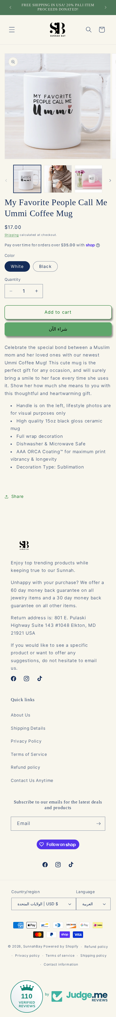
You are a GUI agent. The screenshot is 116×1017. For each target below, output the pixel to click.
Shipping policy (93, 955)
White (17, 266)
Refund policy (25, 767)
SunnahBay (33, 947)
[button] (11, 29)
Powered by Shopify (61, 947)
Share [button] (17, 496)
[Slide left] (6, 180)
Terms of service (60, 955)
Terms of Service (29, 754)
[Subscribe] (98, 824)
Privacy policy (27, 955)
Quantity (13, 279)
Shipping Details (28, 728)
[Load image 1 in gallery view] (27, 179)
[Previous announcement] (10, 7)
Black (45, 266)
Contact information (61, 964)
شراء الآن (58, 329)
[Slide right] (110, 180)
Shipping (12, 235)
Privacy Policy (26, 741)
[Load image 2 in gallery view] (58, 179)
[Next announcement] (106, 7)
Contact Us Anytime (32, 780)
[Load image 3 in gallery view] (89, 179)
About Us (20, 715)
